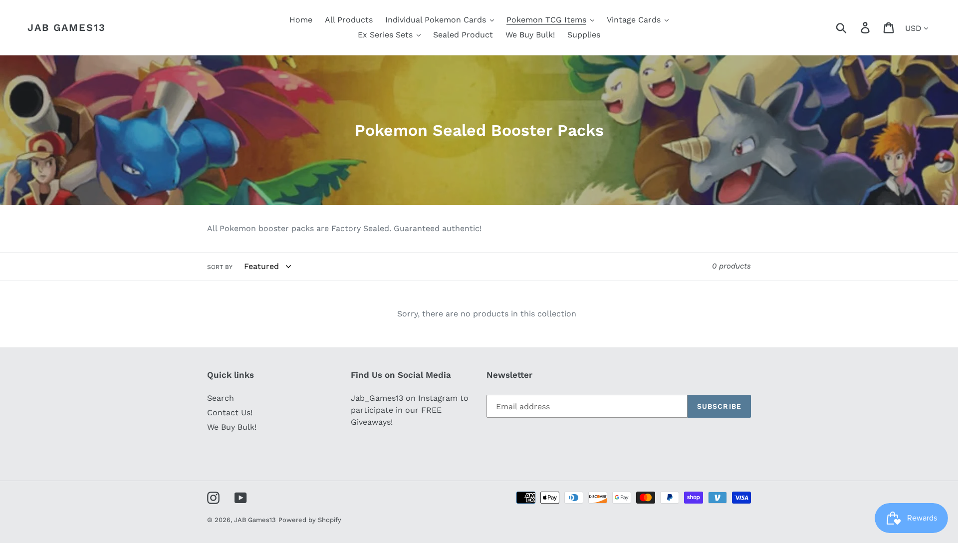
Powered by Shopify (309, 520)
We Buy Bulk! (231, 427)
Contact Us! (229, 412)
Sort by (220, 267)
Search (220, 398)
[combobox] (853, 27)
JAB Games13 (66, 27)
